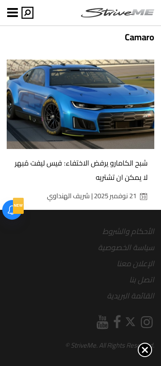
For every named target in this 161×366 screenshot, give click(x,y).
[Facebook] (117, 322)
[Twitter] (131, 322)
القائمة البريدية (130, 296)
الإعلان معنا (135, 263)
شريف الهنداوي (68, 195)
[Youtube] (103, 322)
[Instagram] (147, 322)
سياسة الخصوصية (126, 247)
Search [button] (27, 13)
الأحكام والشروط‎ (128, 231)
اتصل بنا (141, 279)
